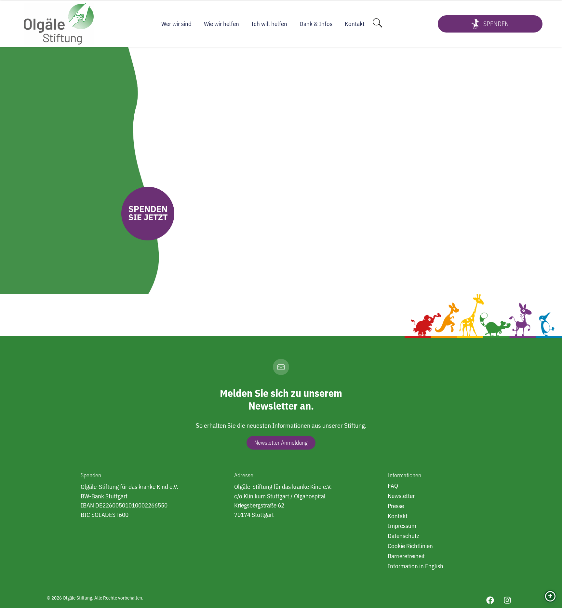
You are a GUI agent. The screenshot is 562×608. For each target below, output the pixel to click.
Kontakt (355, 24)
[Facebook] (490, 600)
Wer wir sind (176, 24)
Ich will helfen (269, 24)
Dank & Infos (316, 24)
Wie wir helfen (221, 24)
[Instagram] (507, 600)
